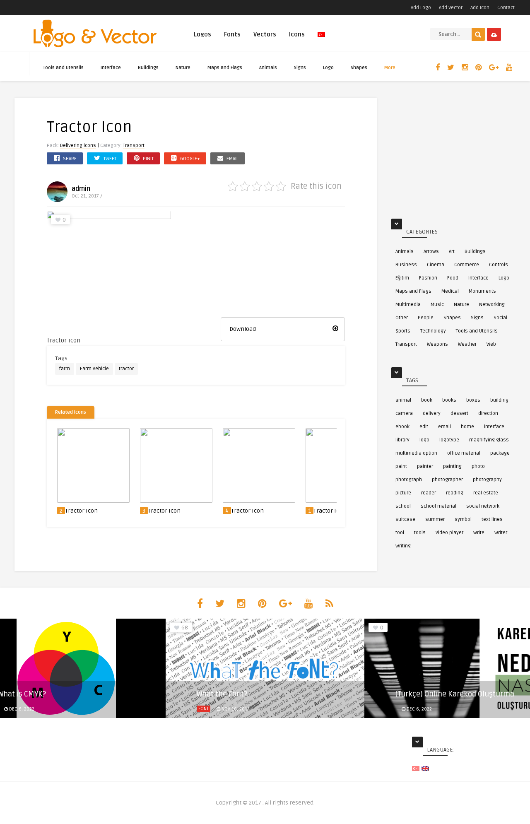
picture (403, 493)
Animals (268, 67)
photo (478, 466)
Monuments (482, 291)
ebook (402, 427)
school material (438, 506)
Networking (492, 304)
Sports (402, 331)
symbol (463, 519)
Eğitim (402, 278)
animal (403, 400)
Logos (202, 34)
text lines (492, 519)
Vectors (264, 34)
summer (435, 519)
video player (449, 533)
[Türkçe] (321, 38)
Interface (111, 67)
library (402, 440)
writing (403, 546)
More (389, 67)
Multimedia (408, 304)
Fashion (428, 278)
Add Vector (451, 8)
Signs (300, 67)
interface (494, 427)
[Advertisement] (283, 262)
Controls (498, 265)
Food (452, 278)
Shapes (359, 67)
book (426, 400)
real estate (485, 493)
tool (399, 533)
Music (437, 304)
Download (242, 328)
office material (463, 453)
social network (482, 506)
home (467, 427)
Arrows (431, 251)
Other (401, 318)
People (426, 318)
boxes (473, 400)
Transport (134, 145)
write (478, 533)
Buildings (148, 67)
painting (452, 466)
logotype (449, 440)
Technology (433, 331)
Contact (506, 8)
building (499, 400)
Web (491, 344)
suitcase (405, 519)
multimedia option (416, 453)
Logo (328, 67)
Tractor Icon (81, 510)
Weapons (437, 344)
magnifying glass (489, 440)
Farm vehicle (94, 369)
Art (452, 251)
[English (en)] (425, 768)
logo (424, 440)
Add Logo (421, 8)
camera (404, 413)
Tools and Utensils (63, 67)
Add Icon (479, 8)
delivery (432, 413)
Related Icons (70, 412)
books (449, 400)
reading (454, 493)
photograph (408, 480)
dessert (459, 413)
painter (425, 466)
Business (406, 265)
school (403, 506)
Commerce (466, 265)
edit (423, 427)
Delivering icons (78, 145)
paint (401, 466)
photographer (447, 480)
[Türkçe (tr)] (415, 768)
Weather (467, 344)
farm (64, 369)
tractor (126, 369)
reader (428, 493)
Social (500, 318)
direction (488, 413)
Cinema (435, 265)
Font (203, 708)
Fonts (232, 34)
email (444, 427)
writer (500, 533)
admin (81, 189)
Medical (450, 291)
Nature (183, 67)
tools (420, 533)
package (500, 453)
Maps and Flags (224, 67)
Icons (297, 34)
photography (487, 480)
